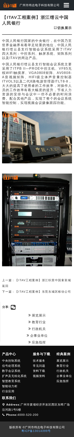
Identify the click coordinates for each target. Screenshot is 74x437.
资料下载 (39, 370)
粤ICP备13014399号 (36, 431)
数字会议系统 (11, 370)
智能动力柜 (9, 386)
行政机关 (38, 329)
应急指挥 (38, 342)
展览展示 (38, 315)
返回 (5, 286)
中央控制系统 (11, 360)
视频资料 (39, 376)
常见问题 (39, 365)
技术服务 (39, 360)
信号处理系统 (11, 365)
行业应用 (8, 391)
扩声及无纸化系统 (14, 376)
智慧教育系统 (11, 381)
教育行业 (38, 322)
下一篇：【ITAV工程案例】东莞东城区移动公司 (36, 291)
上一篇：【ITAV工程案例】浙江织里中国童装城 (36, 280)
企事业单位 (38, 335)
